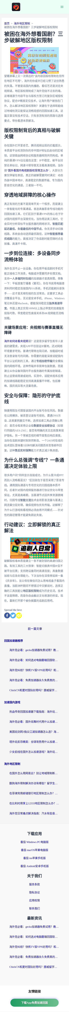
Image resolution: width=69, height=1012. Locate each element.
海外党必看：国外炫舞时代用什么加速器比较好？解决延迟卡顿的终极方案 (34, 721)
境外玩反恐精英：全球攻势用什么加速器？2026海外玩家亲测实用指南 (34, 741)
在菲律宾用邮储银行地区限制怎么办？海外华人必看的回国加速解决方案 (34, 793)
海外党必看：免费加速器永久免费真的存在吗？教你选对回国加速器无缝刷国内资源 (34, 680)
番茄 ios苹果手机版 (34, 858)
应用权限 (34, 900)
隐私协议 (34, 892)
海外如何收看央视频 (16, 341)
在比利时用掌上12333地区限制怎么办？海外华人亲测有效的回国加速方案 (34, 803)
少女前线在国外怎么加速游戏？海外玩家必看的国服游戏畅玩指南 (34, 751)
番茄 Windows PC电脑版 (34, 842)
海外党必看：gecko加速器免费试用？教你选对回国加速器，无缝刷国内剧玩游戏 (34, 650)
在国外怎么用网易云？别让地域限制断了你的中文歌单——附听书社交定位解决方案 (34, 773)
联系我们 (34, 908)
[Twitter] (13, 615)
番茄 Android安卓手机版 (34, 866)
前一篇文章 (35, 628)
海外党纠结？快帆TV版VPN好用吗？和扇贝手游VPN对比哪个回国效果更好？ (34, 670)
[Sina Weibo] (19, 615)
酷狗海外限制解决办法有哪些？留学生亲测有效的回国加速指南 (34, 783)
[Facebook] (7, 615)
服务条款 (34, 884)
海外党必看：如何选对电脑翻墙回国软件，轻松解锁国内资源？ (34, 660)
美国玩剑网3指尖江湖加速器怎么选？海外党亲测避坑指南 (34, 731)
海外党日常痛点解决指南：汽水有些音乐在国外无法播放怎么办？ (34, 813)
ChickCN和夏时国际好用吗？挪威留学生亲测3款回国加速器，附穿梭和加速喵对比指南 (34, 690)
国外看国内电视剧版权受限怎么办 (28, 170)
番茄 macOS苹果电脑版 (34, 850)
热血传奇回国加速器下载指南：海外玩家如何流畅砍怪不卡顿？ (34, 711)
